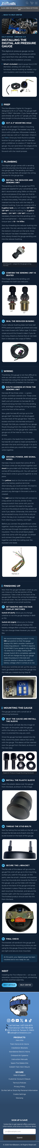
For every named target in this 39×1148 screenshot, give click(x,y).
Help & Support (19, 1075)
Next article (9, 985)
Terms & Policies (19, 1083)
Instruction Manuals (19, 1059)
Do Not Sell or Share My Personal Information (19, 1090)
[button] (19, 87)
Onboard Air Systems (19, 1055)
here (7, 138)
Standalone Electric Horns (19, 1052)
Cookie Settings (19, 1094)
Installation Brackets (19, 1048)
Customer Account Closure (19, 1079)
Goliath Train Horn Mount (19, 1067)
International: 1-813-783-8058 (20, 1028)
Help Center (25, 985)
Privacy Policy (19, 1087)
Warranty (19, 1098)
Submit (19, 1137)
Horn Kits (19, 1040)
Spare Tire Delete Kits (19, 1063)
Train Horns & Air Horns (19, 1044)
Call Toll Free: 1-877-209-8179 (21, 1025)
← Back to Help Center (12, 15)
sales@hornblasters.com (20, 1033)
